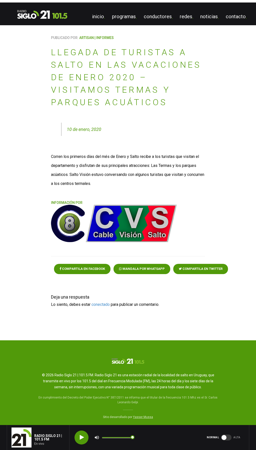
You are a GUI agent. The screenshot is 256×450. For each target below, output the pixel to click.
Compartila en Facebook (83, 269)
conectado (101, 304)
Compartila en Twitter (202, 269)
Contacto (236, 16)
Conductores (158, 16)
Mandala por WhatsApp (143, 269)
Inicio (98, 16)
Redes (186, 16)
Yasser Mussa (143, 417)
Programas (124, 16)
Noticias (209, 16)
